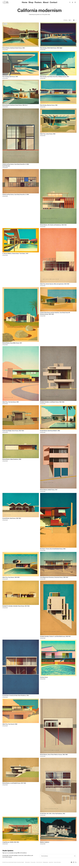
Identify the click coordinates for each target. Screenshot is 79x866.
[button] (70, 20)
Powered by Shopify (20, 862)
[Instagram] (73, 862)
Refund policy (27, 862)
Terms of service (39, 862)
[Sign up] (74, 856)
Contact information (57, 862)
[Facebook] (71, 862)
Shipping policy (45, 862)
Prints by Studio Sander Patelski (10, 862)
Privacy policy (33, 862)
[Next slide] (75, 658)
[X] (76, 862)
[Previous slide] (42, 658)
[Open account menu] (72, 2)
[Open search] (70, 2)
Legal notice (51, 862)
